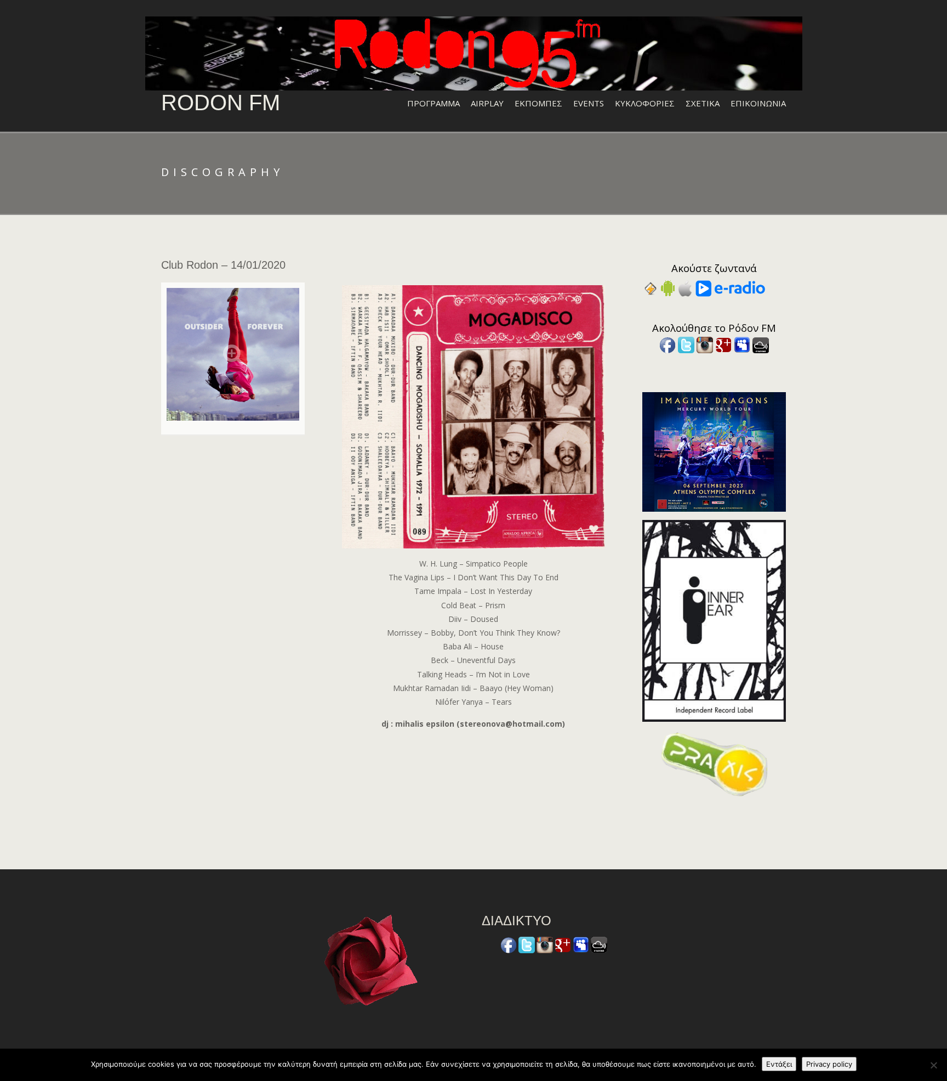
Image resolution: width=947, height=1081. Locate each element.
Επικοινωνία (758, 103)
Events (588, 103)
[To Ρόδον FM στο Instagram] (705, 344)
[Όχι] (933, 1065)
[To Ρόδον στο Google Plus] (723, 344)
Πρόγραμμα (433, 103)
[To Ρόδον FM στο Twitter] (686, 344)
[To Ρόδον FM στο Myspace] (742, 344)
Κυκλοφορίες (645, 103)
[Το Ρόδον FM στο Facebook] (667, 344)
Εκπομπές (538, 103)
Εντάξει (779, 1064)
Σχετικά (703, 103)
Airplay (487, 103)
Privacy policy (829, 1064)
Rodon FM (220, 102)
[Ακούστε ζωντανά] (668, 287)
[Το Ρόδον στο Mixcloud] (760, 344)
